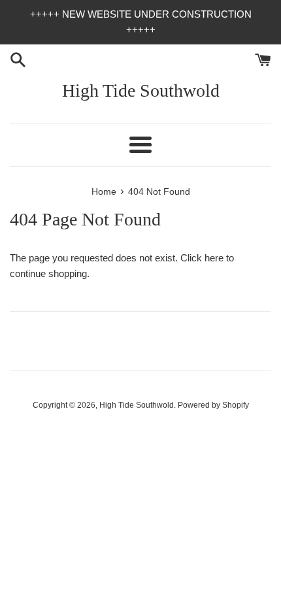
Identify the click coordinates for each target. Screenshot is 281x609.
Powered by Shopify (213, 405)
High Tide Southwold (141, 90)
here (214, 257)
